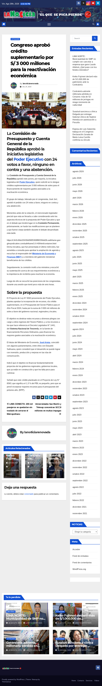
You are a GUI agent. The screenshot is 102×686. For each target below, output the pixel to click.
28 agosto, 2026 (15, 623)
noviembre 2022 (80, 467)
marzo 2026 (78, 204)
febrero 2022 (78, 500)
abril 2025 (77, 277)
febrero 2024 (78, 369)
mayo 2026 (78, 191)
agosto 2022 (78, 487)
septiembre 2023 (80, 402)
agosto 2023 (78, 408)
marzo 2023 (78, 441)
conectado (28, 494)
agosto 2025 (78, 250)
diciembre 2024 (80, 303)
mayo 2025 (78, 270)
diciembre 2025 (80, 224)
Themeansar (6, 682)
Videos (96, 681)
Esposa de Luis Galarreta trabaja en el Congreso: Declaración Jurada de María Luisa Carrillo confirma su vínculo (84, 134)
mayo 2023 (78, 428)
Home (74, 681)
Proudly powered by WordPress (13, 679)
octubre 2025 (78, 237)
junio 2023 (77, 421)
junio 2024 (77, 342)
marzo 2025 (78, 283)
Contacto (80, 681)
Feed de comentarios (82, 563)
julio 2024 (77, 336)
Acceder (76, 549)
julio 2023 (77, 415)
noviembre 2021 (80, 513)
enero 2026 (78, 217)
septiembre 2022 (80, 481)
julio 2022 (77, 494)
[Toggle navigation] (49, 24)
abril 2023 (77, 434)
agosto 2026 (78, 171)
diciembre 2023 (80, 382)
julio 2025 (77, 257)
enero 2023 (78, 454)
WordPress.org (79, 569)
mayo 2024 (78, 349)
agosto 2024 (78, 329)
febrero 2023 (78, 448)
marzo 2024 (78, 362)
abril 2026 (77, 198)
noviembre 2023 (80, 388)
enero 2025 (78, 296)
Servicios (89, 681)
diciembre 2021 (80, 507)
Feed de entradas (80, 556)
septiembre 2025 (80, 244)
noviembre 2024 (80, 310)
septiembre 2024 (80, 323)
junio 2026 (77, 185)
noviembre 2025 (80, 231)
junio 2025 (77, 263)
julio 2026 (77, 178)
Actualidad (15, 39)
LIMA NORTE (11, 611)
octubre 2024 (78, 316)
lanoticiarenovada (30, 83)
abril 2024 (77, 356)
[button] (93, 24)
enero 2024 (78, 375)
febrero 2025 (78, 290)
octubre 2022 (78, 474)
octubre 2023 (78, 395)
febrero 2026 (78, 211)
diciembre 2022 (80, 461)
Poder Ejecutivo (28, 159)
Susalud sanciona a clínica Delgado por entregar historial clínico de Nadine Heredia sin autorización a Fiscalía (85, 116)
